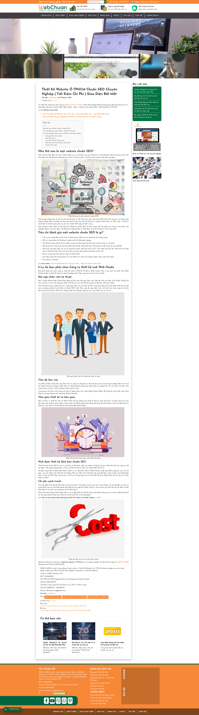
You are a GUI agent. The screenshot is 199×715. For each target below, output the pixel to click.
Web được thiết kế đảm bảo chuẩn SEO (57, 142)
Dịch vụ (100, 712)
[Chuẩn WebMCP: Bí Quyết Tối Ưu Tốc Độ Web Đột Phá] (54, 631)
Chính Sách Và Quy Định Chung (102, 695)
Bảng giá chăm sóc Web (99, 675)
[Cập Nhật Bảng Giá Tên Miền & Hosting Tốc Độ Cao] (112, 631)
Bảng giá (104, 15)
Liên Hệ (138, 15)
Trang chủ (46, 15)
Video (116, 15)
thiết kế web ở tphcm (53, 597)
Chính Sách (152, 15)
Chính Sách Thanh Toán (99, 701)
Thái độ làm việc (50, 138)
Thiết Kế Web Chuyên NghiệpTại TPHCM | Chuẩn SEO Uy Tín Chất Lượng (71, 117)
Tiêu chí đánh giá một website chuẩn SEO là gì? (59, 131)
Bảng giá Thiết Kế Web (99, 672)
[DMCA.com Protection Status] (59, 693)
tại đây (97, 498)
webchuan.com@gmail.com (150, 2)
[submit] (105, 1)
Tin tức (126, 15)
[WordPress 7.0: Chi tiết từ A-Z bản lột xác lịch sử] (83, 631)
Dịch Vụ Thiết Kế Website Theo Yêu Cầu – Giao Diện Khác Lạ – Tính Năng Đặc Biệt (75, 114)
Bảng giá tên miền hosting (100, 683)
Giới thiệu (60, 15)
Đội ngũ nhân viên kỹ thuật (53, 136)
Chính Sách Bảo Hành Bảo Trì (101, 698)
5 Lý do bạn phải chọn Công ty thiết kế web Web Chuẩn (62, 133)
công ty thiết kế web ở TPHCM (74, 597)
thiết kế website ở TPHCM (98, 597)
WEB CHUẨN (123, 562)
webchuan (52, 97)
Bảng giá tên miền (97, 689)
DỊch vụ (91, 15)
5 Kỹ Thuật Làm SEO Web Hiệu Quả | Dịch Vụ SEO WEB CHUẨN (65, 610)
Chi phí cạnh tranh (51, 145)
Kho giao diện (76, 15)
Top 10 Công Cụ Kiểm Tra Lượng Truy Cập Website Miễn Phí (63, 606)
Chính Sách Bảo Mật (98, 704)
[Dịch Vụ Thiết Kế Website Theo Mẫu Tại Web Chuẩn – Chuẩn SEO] (147, 137)
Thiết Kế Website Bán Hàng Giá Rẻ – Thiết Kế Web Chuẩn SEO (76, 263)
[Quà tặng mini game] (147, 168)
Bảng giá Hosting (97, 686)
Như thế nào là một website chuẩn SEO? (56, 128)
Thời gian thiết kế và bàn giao (54, 140)
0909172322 (123, 2)
